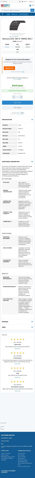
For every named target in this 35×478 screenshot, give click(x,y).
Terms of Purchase (6, 453)
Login (23, 71)
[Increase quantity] (21, 97)
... (31, 14)
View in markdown (14, 36)
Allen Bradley (21, 455)
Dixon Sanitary (21, 453)
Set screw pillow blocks (24, 466)
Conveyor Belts (24, 14)
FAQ (2, 443)
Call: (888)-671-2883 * (6, 438)
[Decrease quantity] (13, 97)
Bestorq (7, 47)
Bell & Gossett (21, 458)
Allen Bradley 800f (22, 461)
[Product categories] (3, 14)
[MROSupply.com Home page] (6, 6)
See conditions (20, 113)
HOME (8, 14)
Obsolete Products (22, 460)
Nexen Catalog (21, 456)
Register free (9, 68)
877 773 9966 (17, 79)
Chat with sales (5, 441)
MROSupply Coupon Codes (8, 456)
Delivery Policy (4, 455)
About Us (14, 14)
